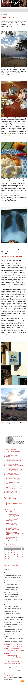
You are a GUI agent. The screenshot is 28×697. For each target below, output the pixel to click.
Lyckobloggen (8, 521)
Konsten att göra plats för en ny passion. (13, 460)
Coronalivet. (8, 456)
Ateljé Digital (13, 691)
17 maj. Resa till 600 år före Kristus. (13, 478)
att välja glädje (7, 644)
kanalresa (21, 652)
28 (5, 558)
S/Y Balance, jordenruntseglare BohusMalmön (15, 533)
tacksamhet (14, 663)
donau (13, 646)
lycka (5, 656)
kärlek (6, 654)
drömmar (16, 646)
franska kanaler (7, 650)
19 (20, 554)
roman (20, 659)
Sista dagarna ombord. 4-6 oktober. (12, 461)
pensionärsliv (10, 659)
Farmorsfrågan (16, 648)
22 (8, 556)
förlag (23, 650)
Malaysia (18, 656)
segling (14, 661)
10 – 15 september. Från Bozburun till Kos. (14, 469)
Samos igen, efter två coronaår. (12, 454)
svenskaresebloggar (7, 663)
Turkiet (18, 663)
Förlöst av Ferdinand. (10, 457)
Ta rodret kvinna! (9, 538)
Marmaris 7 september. (10, 472)
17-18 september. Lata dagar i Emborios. (14, 466)
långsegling (12, 656)
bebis (5, 646)
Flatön (20, 648)
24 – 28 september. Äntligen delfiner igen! (14, 464)
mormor (18, 658)
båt (7, 646)
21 (5, 556)
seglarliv (11, 661)
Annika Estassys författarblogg (12, 514)
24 (14, 556)
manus (5, 658)
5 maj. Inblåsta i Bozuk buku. (11, 491)
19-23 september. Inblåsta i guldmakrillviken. (14, 465)
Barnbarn (15, 644)
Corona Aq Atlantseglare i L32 (11, 528)
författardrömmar (13, 650)
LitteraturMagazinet (9, 520)
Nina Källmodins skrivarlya (11, 523)
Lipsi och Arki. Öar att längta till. (12, 463)
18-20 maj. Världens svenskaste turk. (13, 477)
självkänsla (18, 661)
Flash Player (10, 667)
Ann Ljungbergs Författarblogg (12, 512)
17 (14, 554)
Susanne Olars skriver (10, 525)
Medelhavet (10, 658)
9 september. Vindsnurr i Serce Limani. (13, 470)
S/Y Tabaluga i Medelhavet (11, 536)
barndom (20, 644)
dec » (8, 560)
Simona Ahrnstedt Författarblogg (12, 524)
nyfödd (5, 659)
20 (22, 554)
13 (22, 552)
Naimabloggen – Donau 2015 (11, 532)
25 (17, 556)
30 (11, 558)
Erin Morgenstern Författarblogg (12, 518)
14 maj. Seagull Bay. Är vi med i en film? (13, 484)
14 (5, 554)
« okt (5, 560)
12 (20, 552)
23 (11, 556)
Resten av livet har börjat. (11, 459)
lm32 (20, 654)
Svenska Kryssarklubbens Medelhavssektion (14, 537)
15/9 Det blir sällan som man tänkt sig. (13, 451)
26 (20, 556)
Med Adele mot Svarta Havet (11, 530)
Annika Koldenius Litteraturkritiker (12, 515)
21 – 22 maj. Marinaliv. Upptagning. (13, 475)
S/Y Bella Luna (9, 534)
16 (11, 554)
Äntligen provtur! (9, 452)
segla (8, 661)
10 (14, 552)
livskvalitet (17, 654)
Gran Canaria (7, 652)
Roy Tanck (19, 666)
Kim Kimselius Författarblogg (11, 519)
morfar (14, 658)
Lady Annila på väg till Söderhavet (12, 529)
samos (5, 661)
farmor (10, 648)
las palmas (11, 654)
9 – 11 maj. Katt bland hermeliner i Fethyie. (14, 488)
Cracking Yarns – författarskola (12, 516)
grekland (12, 652)
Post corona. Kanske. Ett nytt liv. (12, 455)
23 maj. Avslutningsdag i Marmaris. (12, 474)
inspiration (16, 652)
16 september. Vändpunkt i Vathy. (12, 468)
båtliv (9, 646)
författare (19, 650)
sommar (23, 661)
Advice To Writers (9, 511)
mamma (21, 656)
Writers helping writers (10, 527)
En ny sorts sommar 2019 (11, 473)
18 (17, 554)
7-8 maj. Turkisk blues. (10, 490)
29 (8, 558)
